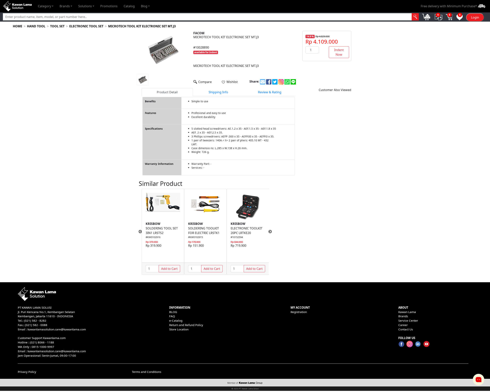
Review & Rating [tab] (269, 92)
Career (403, 325)
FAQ (172, 316)
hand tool (36, 26)
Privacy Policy (27, 372)
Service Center (408, 320)
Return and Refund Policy (186, 325)
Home (17, 26)
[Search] (415, 16)
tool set (57, 26)
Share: (254, 81)
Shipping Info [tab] (218, 92)
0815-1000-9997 (43, 347)
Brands (403, 316)
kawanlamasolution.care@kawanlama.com (57, 329)
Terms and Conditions (146, 372)
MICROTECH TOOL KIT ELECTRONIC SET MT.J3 (142, 26)
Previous (139, 232)
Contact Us (405, 329)
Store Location (179, 329)
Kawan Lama (407, 312)
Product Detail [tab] (167, 92)
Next (272, 232)
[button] (45, 6)
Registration (299, 312)
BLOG (173, 312)
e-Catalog (175, 320)
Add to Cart (169, 269)
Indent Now (339, 52)
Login (475, 17)
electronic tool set (86, 26)
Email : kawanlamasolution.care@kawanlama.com (52, 351)
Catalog (129, 6)
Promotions (109, 6)
